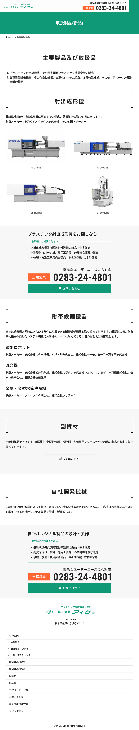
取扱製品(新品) (17, 662)
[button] (134, 6)
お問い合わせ (16, 697)
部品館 (12, 683)
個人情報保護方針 (18, 704)
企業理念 (15, 642)
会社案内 (14, 635)
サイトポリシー (17, 711)
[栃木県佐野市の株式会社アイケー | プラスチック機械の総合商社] (18, 6)
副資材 (12, 676)
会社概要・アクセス (21, 649)
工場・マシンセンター (22, 655)
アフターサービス (18, 690)
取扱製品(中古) (17, 668)
